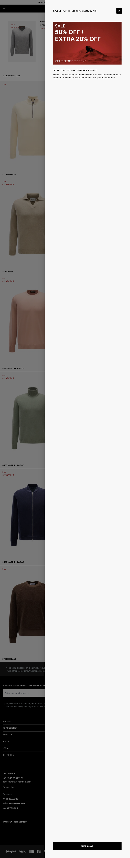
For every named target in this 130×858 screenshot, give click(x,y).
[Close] (119, 11)
